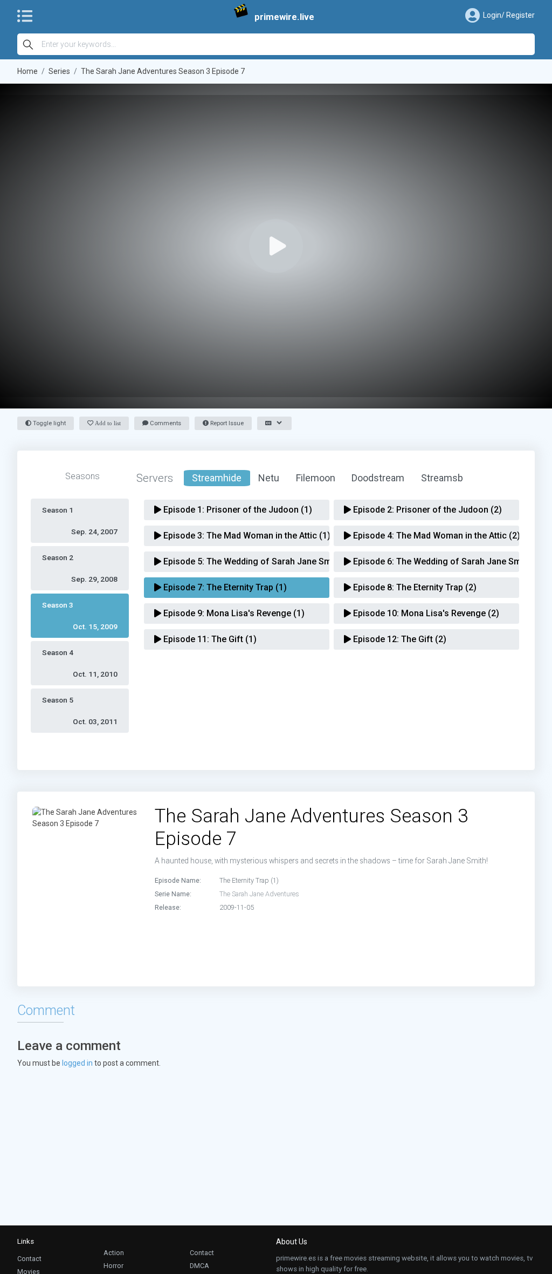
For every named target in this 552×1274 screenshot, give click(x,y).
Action (114, 1253)
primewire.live (284, 17)
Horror (113, 1266)
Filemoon (315, 477)
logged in (77, 1063)
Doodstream (377, 477)
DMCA (199, 1266)
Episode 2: (426, 510)
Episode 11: (209, 639)
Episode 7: (224, 587)
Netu (268, 477)
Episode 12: (398, 639)
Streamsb (442, 477)
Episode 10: (425, 613)
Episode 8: (414, 587)
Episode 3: (240, 535)
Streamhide (217, 477)
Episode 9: (233, 613)
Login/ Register (509, 15)
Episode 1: (236, 510)
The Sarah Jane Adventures (259, 894)
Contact (29, 1259)
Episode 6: (430, 561)
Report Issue (226, 423)
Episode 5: (240, 561)
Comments (164, 423)
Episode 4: (430, 535)
